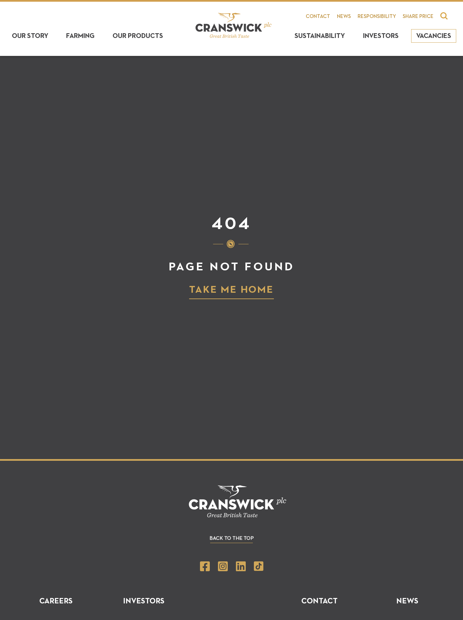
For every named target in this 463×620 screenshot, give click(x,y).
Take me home (231, 290)
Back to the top (231, 538)
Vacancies (433, 36)
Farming (80, 36)
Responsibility (377, 16)
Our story (30, 36)
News (344, 16)
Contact (318, 16)
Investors (381, 36)
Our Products (138, 36)
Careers (56, 601)
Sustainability (320, 36)
